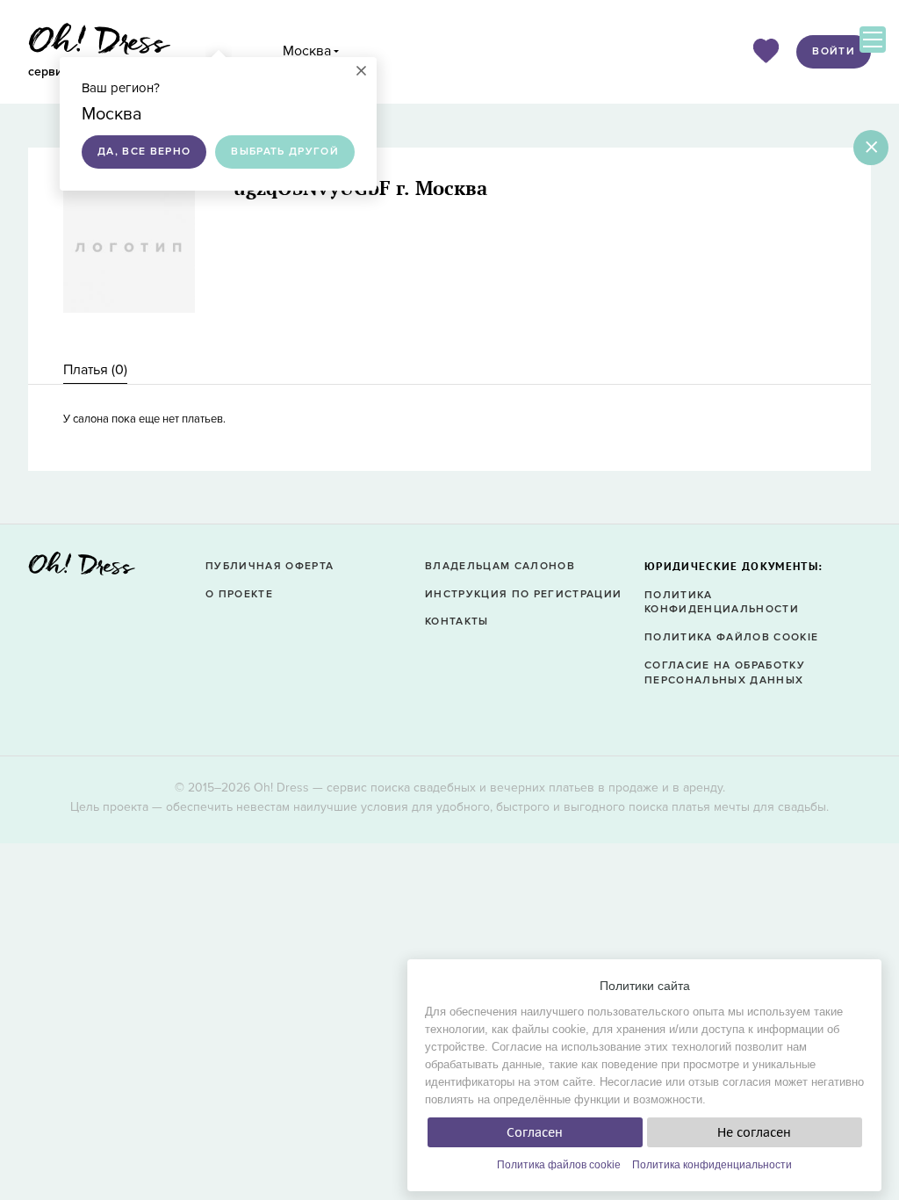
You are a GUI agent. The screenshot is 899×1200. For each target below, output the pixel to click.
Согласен (535, 1132)
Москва (307, 51)
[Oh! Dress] (81, 568)
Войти (833, 51)
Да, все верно (144, 151)
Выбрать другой (285, 151)
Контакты (457, 621)
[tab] (95, 370)
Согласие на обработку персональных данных (724, 673)
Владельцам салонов (500, 566)
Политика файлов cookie (559, 1165)
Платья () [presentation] (95, 370)
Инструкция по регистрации (523, 594)
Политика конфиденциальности (712, 1165)
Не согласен (754, 1132)
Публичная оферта (269, 566)
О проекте (239, 594)
